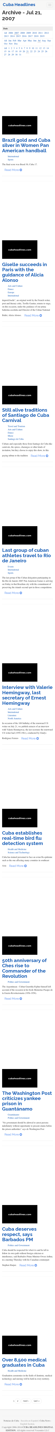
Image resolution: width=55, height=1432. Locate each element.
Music (10, 435)
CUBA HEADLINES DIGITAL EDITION (29, 1428)
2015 (18, 35)
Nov (11, 43)
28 (9, 54)
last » (36, 1401)
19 (20, 51)
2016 (24, 35)
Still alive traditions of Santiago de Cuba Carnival (25, 415)
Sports (10, 159)
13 (44, 48)
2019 (42, 35)
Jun (34, 40)
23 (35, 51)
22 (31, 51)
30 (16, 54)
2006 (10, 32)
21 (27, 51)
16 (9, 51)
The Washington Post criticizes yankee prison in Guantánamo (27, 1101)
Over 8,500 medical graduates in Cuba (24, 1362)
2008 (22, 32)
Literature (12, 715)
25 (42, 51)
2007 (16, 32)
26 (46, 51)
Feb (14, 40)
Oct (5, 43)
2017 (30, 35)
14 (48, 48)
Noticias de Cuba (11, 1420)
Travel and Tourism (16, 426)
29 (13, 54)
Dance (11, 289)
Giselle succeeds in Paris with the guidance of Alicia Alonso (24, 272)
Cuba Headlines (19, 4)
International (13, 156)
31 (20, 54)
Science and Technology (19, 852)
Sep (49, 40)
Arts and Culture (15, 285)
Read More (12, 170)
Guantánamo (13, 1114)
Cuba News (45, 1420)
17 (13, 51)
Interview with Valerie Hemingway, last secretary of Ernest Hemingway (27, 695)
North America (14, 718)
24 (39, 51)
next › (26, 1401)
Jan (9, 40)
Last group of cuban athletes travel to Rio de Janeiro (26, 555)
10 (33, 48)
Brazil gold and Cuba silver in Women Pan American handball (26, 145)
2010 (34, 32)
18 (16, 51)
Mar (19, 40)
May (30, 40)
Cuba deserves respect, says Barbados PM (19, 1234)
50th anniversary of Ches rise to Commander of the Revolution (24, 968)
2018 (36, 35)
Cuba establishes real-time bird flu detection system (22, 838)
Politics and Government (18, 981)
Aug (44, 40)
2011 (40, 32)
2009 (28, 32)
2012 (46, 32)
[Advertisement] (27, 87)
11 (36, 48)
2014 (12, 35)
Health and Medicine (17, 849)
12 (40, 48)
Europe (11, 292)
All (5, 32)
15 (5, 51)
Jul (39, 40)
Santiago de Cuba (16, 438)
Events (11, 566)
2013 (6, 35)
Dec (16, 43)
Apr (24, 40)
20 (24, 51)
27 (5, 54)
